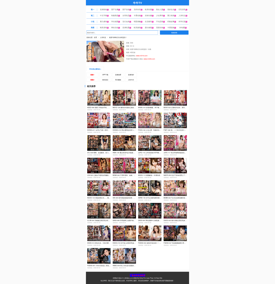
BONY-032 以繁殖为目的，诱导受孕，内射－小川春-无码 (183, 107)
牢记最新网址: (131, 56)
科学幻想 (182, 21)
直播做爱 (118, 75)
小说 (92, 21)
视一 (92, 9)
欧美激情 (137, 27)
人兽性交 (182, 15)
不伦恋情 (159, 21)
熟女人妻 (159, 9)
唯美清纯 (103, 27)
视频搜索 (174, 33)
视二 (92, 15)
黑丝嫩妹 (118, 80)
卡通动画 (137, 15)
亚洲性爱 (125, 27)
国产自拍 (125, 9)
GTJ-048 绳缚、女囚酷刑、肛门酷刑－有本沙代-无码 (105, 153)
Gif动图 (182, 27)
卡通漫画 (170, 27)
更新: (128, 46)
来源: (128, 49)
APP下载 (105, 75)
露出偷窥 (148, 27)
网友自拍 (114, 27)
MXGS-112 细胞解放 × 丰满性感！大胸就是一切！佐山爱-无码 (159, 175)
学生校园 (114, 21)
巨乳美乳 (182, 9)
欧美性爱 (148, 9)
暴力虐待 (103, 21)
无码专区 (137, 9)
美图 (92, 27)
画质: (128, 52)
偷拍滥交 (105, 80)
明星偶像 (137, 21)
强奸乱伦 (170, 9)
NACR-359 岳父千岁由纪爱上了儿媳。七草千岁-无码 (181, 175)
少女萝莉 (159, 15)
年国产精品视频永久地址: (135, 59)
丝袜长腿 (148, 15)
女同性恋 (125, 15)
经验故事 (170, 21)
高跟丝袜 (159, 27)
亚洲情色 (103, 9)
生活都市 (148, 21)
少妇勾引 (131, 80)
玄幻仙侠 (125, 21)
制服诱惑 (114, 15)
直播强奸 (131, 75)
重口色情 (170, 15)
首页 (95, 37)
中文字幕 (103, 15)
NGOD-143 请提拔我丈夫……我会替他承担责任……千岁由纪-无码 (109, 198)
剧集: (128, 43)
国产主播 (114, 9)
